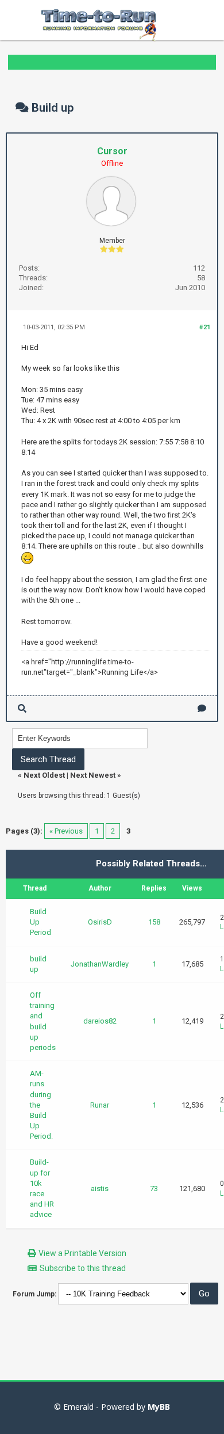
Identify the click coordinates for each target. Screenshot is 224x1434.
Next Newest (92, 775)
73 (154, 1188)
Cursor (112, 151)
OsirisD (100, 922)
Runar (99, 1105)
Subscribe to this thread (83, 1268)
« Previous (66, 831)
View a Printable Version (82, 1253)
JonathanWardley (100, 964)
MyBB (159, 1406)
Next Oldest (44, 775)
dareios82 (100, 1021)
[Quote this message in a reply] (202, 708)
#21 (204, 327)
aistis (100, 1188)
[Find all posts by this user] (22, 708)
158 (154, 922)
